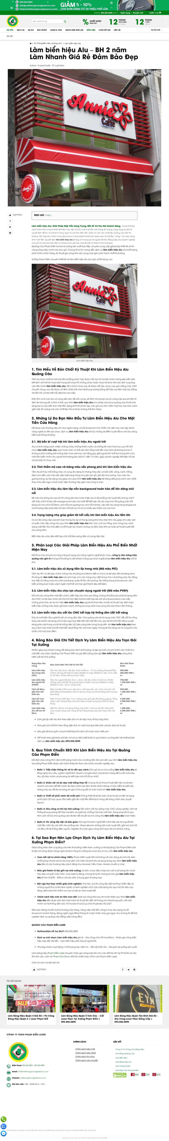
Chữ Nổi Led (104, 30)
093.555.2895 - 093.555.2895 (33, 1065)
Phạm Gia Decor (61, 956)
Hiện (48, 215)
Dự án (31, 30)
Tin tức (10, 30)
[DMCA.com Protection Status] (119, 1074)
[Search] (65, 21)
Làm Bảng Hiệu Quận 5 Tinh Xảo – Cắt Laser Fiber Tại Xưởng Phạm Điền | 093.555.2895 (82, 1018)
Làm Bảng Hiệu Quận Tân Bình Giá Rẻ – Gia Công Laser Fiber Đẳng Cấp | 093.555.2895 (136, 1018)
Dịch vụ (21, 30)
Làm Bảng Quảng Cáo (125, 1053)
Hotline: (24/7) (106, 12)
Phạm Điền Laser (56, 952)
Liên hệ (117, 30)
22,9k (147, 1074)
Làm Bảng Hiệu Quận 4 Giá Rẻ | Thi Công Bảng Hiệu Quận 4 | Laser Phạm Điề (31, 1017)
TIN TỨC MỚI (155, 30)
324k (136, 1074)
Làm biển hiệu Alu (73, 43)
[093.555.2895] (3, 1119)
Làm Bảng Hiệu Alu (123, 1062)
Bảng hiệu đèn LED (74, 30)
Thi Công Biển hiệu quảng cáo (48, 43)
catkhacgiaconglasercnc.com (33, 1078)
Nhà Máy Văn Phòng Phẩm (127, 1070)
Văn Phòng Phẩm (122, 1066)
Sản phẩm (42, 30)
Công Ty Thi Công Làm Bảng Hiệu (129, 1049)
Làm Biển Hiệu (121, 1057)
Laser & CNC (56, 30)
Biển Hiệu (91, 30)
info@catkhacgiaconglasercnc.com (33, 1071)
